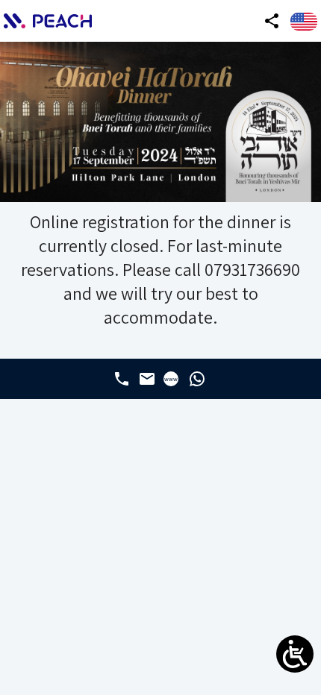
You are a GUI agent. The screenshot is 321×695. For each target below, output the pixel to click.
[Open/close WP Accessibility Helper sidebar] (295, 654)
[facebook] (122, 379)
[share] (271, 21)
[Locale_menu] (303, 22)
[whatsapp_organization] (197, 379)
